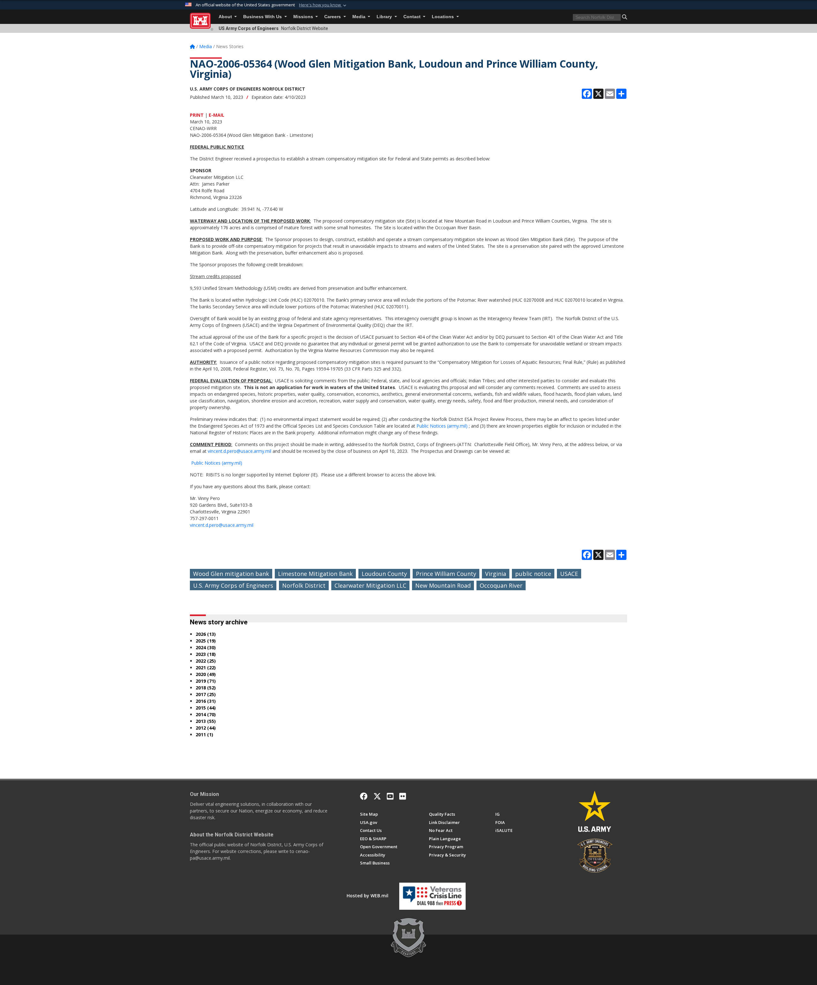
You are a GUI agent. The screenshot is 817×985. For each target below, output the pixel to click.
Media (359, 16)
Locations (443, 16)
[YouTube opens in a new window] (390, 796)
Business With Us (263, 16)
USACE (569, 573)
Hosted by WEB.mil (367, 896)
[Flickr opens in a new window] (402, 796)
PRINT (197, 115)
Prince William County (446, 573)
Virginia (495, 573)
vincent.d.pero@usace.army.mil (240, 451)
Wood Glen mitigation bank (231, 573)
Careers (333, 16)
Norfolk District (304, 585)
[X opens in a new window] (377, 796)
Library (385, 16)
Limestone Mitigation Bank (315, 573)
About (226, 16)
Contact (412, 16)
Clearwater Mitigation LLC (370, 585)
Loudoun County (384, 573)
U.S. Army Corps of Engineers (233, 585)
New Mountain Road (443, 585)
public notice (533, 573)
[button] (323, 5)
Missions (303, 16)
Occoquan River (501, 585)
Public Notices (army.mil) (442, 426)
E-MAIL (216, 115)
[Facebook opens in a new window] (364, 796)
